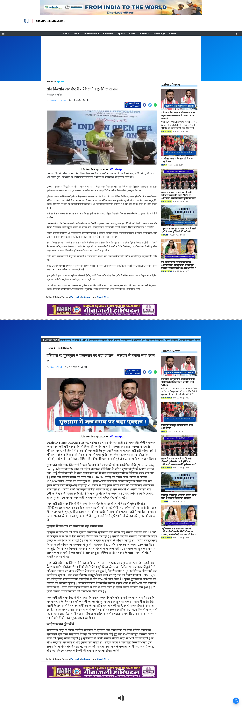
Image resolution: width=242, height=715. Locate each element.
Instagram (86, 297)
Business (144, 33)
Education (108, 33)
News (66, 33)
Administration (91, 33)
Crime (132, 33)
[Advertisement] (121, 55)
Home (50, 81)
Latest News (170, 84)
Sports (121, 33)
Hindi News (63, 348)
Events (172, 33)
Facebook (75, 297)
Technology (159, 33)
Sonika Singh (56, 367)
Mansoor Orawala (58, 100)
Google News (103, 297)
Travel (76, 33)
